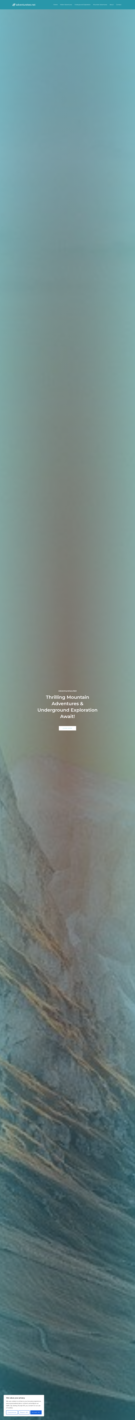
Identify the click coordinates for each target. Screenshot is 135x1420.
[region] (24, 1405)
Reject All (24, 1412)
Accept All (36, 1412)
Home (55, 4)
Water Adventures (66, 4)
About (112, 4)
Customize (12, 1412)
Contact (118, 4)
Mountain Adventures (100, 4)
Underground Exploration (82, 4)
